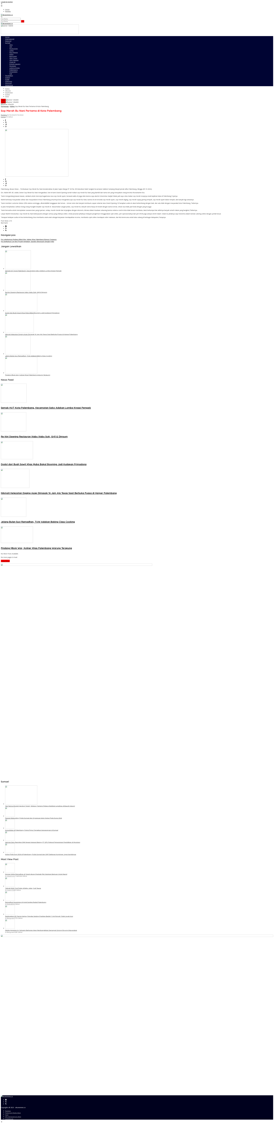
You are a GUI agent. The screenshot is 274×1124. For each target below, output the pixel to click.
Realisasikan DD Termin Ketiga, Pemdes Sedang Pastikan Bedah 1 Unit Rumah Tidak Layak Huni (39, 916)
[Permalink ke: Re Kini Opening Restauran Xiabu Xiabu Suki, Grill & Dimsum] (18, 290)
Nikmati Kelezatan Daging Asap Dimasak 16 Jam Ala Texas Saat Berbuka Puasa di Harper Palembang (41, 334)
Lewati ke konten (7, 2)
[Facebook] (6, 226)
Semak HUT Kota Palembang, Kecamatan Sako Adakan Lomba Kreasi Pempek (33, 271)
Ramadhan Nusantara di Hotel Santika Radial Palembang (25, 902)
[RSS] (6, 230)
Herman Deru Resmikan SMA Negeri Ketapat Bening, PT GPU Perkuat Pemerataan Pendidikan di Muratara (42, 842)
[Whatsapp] (6, 126)
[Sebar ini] (5, 120)
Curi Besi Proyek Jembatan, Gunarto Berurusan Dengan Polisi (27, 241)
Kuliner (3, 117)
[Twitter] (6, 228)
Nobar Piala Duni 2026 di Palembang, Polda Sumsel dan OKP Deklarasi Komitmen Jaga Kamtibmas (40, 854)
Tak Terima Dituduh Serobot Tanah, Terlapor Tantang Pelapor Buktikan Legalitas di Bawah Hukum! (40, 806)
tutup (3, 100)
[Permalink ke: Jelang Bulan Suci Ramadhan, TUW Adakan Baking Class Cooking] (18, 354)
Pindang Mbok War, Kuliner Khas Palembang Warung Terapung (28, 239)
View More (5, 561)
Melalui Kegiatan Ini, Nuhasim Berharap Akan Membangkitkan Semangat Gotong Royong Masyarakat (41, 930)
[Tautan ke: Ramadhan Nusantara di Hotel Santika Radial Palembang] (10, 900)
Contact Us (9, 1119)
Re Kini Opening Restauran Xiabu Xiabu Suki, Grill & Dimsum (26, 292)
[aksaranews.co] (7, 15)
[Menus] (1, 4)
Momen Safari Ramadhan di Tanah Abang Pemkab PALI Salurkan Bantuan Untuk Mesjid (36, 874)
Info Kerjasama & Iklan (13, 1117)
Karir (6, 1115)
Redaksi (8, 1111)
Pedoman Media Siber (13, 1113)
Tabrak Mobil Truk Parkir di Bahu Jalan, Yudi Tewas (23, 888)
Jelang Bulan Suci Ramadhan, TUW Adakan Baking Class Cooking (28, 356)
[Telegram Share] (6, 124)
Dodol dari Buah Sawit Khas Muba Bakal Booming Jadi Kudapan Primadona (32, 313)
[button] (22, 21)
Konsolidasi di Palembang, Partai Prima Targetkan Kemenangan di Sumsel (31, 830)
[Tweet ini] (6, 122)
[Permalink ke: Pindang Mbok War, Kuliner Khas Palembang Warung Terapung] (21, 373)
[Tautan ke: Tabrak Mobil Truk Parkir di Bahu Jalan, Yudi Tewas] (10, 886)
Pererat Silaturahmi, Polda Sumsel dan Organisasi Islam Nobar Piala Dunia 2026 (33, 818)
